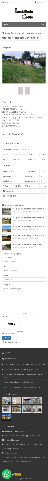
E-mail (4, 266)
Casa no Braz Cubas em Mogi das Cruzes (18, 382)
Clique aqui (15, 440)
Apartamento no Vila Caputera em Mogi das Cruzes (22, 387)
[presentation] (20, 91)
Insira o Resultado (8, 333)
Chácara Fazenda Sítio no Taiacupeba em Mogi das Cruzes (24, 364)
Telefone (5, 275)
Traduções (40, 2)
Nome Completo (8, 257)
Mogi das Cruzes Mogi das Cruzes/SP (28, 209)
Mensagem (6, 285)
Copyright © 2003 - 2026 (24, 479)
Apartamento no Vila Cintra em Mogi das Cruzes (21, 369)
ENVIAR (6, 338)
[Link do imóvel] (7, 401)
